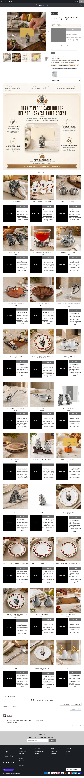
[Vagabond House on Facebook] (3, 1)
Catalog (36, 755)
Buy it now (22, 206)
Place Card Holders (64, 65)
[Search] (81, 5)
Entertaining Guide (22, 751)
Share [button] (9, 725)
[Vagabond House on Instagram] (5, 1)
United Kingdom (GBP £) (72, 769)
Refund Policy (21, 765)
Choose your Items (36, 213)
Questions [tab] (13, 706)
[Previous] (4, 31)
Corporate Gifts (22, 755)
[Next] (48, 31)
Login (77, 1)
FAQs (67, 753)
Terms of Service (22, 763)
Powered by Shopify (16, 773)
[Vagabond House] (42, 5)
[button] (7, 5)
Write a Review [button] (77, 704)
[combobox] (77, 5)
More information (56, 80)
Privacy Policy (21, 760)
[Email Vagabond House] (1, 1)
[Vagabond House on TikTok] (9, 1)
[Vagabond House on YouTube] (11, 1)
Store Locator (21, 753)
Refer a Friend (53, 753)
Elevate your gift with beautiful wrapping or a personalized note (65, 68)
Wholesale (21, 758)
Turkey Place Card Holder (12, 722)
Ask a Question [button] (66, 704)
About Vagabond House (39, 751)
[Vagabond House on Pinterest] (7, 1)
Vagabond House (9, 773)
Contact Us (37, 753)
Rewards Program (54, 751)
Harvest (76, 65)
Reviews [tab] (5, 706)
